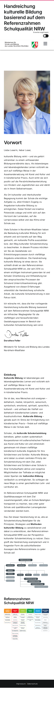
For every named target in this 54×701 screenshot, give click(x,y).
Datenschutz (32, 684)
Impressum (21, 684)
